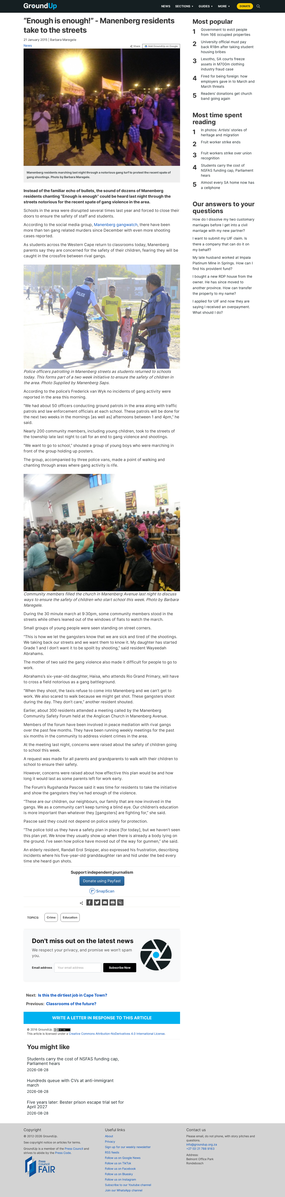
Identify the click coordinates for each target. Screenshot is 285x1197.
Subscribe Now (120, 967)
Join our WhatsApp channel (123, 1190)
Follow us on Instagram (120, 1179)
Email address (42, 967)
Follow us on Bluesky (119, 1174)
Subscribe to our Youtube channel (128, 1185)
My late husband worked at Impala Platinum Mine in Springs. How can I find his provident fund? (223, 263)
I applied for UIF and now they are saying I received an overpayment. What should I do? (221, 307)
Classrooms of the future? (71, 1003)
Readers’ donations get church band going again (226, 96)
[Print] (113, 904)
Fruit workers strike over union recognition (226, 155)
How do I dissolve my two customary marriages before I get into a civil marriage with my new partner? (223, 225)
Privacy (110, 1141)
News (165, 6)
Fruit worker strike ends (221, 142)
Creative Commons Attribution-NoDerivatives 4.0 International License (117, 1033)
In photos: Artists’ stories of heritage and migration (224, 132)
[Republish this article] (120, 904)
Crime (51, 917)
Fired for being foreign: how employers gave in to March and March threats (228, 81)
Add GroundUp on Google (163, 46)
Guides (206, 6)
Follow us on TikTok (118, 1163)
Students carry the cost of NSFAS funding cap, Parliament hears (227, 170)
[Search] (258, 6)
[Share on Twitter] (98, 904)
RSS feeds (112, 1152)
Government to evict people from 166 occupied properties (225, 32)
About (109, 1136)
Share (136, 46)
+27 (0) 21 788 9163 (200, 1148)
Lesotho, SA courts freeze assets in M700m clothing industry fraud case (223, 64)
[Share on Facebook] (90, 904)
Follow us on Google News (122, 1158)
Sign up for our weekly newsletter (128, 1147)
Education (70, 917)
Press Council (74, 1148)
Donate (245, 6)
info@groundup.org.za (201, 1144)
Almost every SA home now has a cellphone (227, 185)
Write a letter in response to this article (102, 1017)
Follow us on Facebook (120, 1168)
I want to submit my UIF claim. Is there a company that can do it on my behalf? (221, 244)
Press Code (63, 1153)
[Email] (105, 904)
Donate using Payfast (102, 881)
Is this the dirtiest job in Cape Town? (72, 995)
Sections (184, 6)
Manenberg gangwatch (115, 224)
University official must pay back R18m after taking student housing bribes (227, 47)
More (224, 6)
